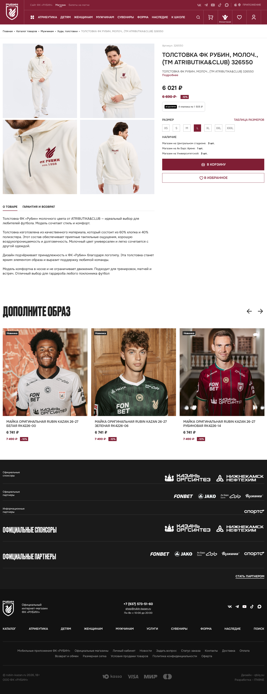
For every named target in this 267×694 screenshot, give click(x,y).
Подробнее (170, 75)
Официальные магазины (91, 651)
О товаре (10, 207)
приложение (252, 4)
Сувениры (126, 17)
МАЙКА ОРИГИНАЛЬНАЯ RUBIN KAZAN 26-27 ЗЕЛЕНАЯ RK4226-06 (131, 424)
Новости (146, 651)
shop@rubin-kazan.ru (138, 608)
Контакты (211, 651)
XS (166, 128)
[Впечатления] (225, 17)
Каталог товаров (27, 31)
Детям (65, 17)
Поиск (259, 629)
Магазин (60, 5)
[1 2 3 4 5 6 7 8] (133, 372)
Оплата (245, 651)
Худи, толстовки (67, 31)
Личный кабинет (124, 651)
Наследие (160, 17)
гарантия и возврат (39, 207)
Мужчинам (105, 17)
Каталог (9, 629)
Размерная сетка (94, 656)
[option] (45, 393)
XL (208, 128)
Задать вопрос (166, 651)
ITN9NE (259, 680)
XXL (218, 128)
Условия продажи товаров (129, 656)
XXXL (230, 128)
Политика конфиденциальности (175, 656)
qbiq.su (259, 675)
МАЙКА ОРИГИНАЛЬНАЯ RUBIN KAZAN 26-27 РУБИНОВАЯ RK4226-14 (219, 424)
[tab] (10, 208)
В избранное (216, 178)
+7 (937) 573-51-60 (138, 604)
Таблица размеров (249, 120)
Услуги (152, 629)
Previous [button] (249, 311)
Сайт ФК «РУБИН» (41, 5)
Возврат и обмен (66, 656)
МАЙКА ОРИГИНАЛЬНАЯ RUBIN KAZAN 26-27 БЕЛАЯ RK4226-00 (42, 424)
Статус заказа (191, 651)
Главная (8, 31)
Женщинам (83, 17)
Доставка (228, 651)
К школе (178, 17)
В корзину (216, 165)
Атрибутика (47, 17)
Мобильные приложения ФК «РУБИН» (43, 651)
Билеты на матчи (79, 5)
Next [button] (260, 311)
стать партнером (250, 576)
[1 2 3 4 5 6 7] (45, 372)
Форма (142, 17)
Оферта (206, 656)
